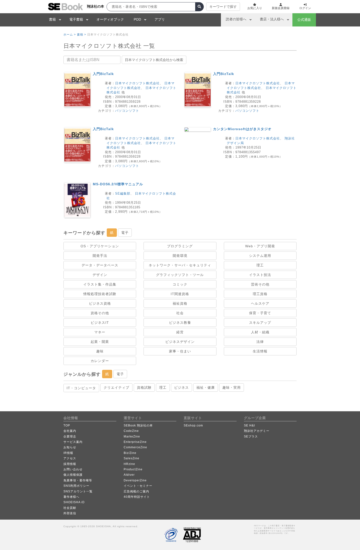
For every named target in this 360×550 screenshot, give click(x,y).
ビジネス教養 (180, 323)
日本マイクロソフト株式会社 (137, 83)
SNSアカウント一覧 (78, 491)
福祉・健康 (205, 387)
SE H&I (249, 425)
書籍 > (81, 34)
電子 (125, 233)
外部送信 (69, 513)
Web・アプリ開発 (260, 246)
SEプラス (251, 436)
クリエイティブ (116, 387)
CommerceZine (135, 447)
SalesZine (131, 458)
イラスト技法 (260, 275)
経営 (180, 332)
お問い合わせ (73, 469)
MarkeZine (132, 436)
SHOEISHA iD (74, 502)
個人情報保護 (73, 474)
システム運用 (260, 256)
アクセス (69, 458)
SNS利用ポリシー (76, 486)
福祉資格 (180, 303)
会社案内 (69, 431)
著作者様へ (71, 497)
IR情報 (68, 453)
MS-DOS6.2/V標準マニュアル (118, 184)
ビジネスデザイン (180, 342)
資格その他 (100, 313)
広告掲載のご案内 (136, 491)
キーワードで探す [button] (223, 7)
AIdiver (129, 474)
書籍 (52, 19)
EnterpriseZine (135, 442)
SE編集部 (122, 193)
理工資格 (260, 294)
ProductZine (133, 469)
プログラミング (180, 246)
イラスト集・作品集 (99, 284)
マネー (99, 332)
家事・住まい (180, 351)
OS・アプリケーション (100, 246)
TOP (66, 425)
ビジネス (181, 387)
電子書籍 (76, 19)
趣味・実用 (231, 387)
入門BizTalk (103, 74)
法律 (260, 342)
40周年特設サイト (137, 497)
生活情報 (260, 351)
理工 (260, 265)
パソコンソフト (127, 110)
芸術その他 (260, 284)
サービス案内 (73, 442)
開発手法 (100, 256)
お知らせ (69, 447)
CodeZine (131, 431)
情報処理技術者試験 (99, 294)
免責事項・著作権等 (77, 480)
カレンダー (100, 361)
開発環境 (180, 256)
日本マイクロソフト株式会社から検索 (154, 60)
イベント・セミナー (138, 486)
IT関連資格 (180, 294)
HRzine (129, 464)
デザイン (100, 275)
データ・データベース (100, 265)
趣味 (100, 351)
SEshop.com (193, 425)
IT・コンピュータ (81, 388)
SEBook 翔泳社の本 (138, 425)
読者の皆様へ (236, 19)
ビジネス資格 (100, 303)
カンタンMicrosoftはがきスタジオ (242, 129)
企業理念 (69, 436)
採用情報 (69, 464)
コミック (180, 284)
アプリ (160, 19)
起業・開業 (100, 342)
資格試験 (144, 387)
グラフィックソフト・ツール (180, 275)
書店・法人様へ (272, 19)
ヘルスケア (260, 303)
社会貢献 (69, 508)
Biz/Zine (130, 453)
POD (137, 19)
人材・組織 (260, 332)
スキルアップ (260, 323)
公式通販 (304, 20)
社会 (180, 313)
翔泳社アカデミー (256, 431)
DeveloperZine (135, 480)
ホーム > (69, 34)
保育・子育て (260, 313)
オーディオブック (110, 19)
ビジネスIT (100, 323)
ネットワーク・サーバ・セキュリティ (180, 265)
